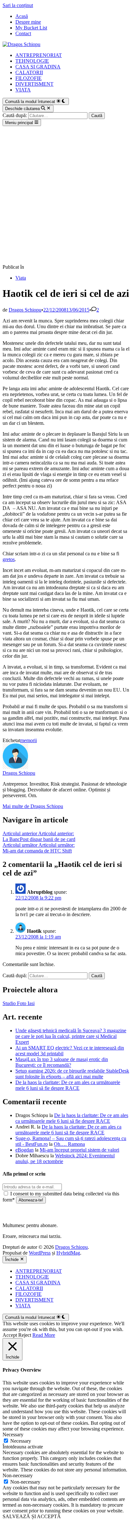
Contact (23, 33)
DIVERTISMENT (34, 84)
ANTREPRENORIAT (38, 55)
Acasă (21, 16)
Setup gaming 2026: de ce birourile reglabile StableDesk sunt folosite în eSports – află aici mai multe (72, 1073)
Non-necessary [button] (18, 1475)
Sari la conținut (18, 5)
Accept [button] (10, 1335)
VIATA (23, 89)
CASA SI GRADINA (38, 66)
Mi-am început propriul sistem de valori (79, 1150)
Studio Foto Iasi (19, 1003)
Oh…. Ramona (69, 1144)
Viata (20, 278)
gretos (9, 559)
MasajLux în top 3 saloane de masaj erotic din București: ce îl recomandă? (61, 1062)
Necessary (20, 1441)
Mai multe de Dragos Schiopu (33, 806)
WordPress (40, 1253)
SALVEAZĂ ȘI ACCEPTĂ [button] (32, 1516)
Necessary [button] (13, 1434)
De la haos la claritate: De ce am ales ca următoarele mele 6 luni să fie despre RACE (67, 1085)
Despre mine (28, 22)
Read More (43, 1335)
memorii (28, 740)
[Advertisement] (66, 195)
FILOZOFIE (28, 78)
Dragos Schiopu (25, 310)
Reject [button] (24, 1335)
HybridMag (68, 1253)
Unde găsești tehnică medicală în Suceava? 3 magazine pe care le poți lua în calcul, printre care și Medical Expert (70, 1036)
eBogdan (24, 1150)
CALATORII (29, 72)
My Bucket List (31, 27)
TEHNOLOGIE (32, 61)
